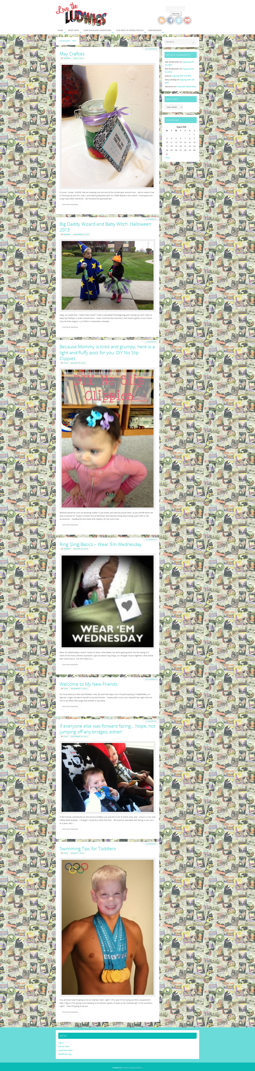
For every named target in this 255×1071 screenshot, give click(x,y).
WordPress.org (64, 1054)
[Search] (193, 42)
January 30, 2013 (78, 363)
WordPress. (138, 1068)
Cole (66, 363)
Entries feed (63, 1046)
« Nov (167, 157)
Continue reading (70, 205)
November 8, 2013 (81, 234)
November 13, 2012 (79, 688)
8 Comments (151, 844)
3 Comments (151, 721)
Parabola (127, 1068)
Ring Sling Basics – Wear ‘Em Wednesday (101, 544)
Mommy (67, 58)
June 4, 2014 (78, 58)
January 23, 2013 (80, 549)
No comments (151, 49)
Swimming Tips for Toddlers (88, 848)
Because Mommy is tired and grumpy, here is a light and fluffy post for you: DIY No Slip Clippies (107, 352)
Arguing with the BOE (181, 76)
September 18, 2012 (79, 736)
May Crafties (72, 54)
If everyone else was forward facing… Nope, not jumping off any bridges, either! (107, 729)
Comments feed (65, 1050)
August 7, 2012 (77, 853)
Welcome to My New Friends (89, 684)
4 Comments (151, 342)
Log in (61, 1042)
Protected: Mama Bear (186, 86)
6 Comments (151, 219)
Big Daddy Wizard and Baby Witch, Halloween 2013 (105, 227)
